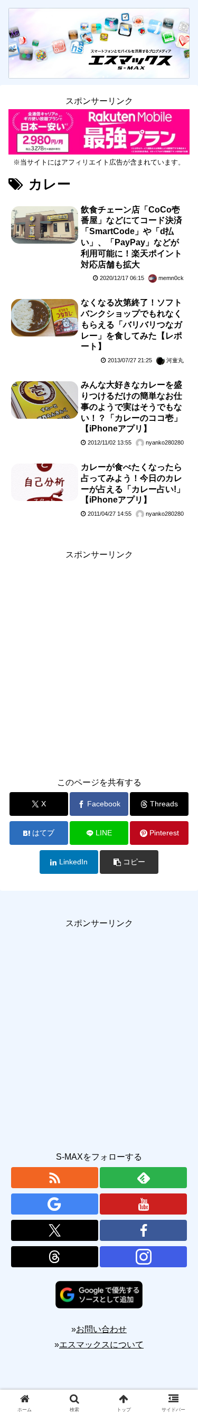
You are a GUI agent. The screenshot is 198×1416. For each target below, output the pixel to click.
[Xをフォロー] (54, 1230)
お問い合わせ (101, 1329)
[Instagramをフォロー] (143, 1256)
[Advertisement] (99, 661)
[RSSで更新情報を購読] (54, 1177)
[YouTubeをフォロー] (143, 1204)
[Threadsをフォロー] (54, 1256)
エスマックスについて (101, 1344)
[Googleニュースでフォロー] (54, 1204)
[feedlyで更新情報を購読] (143, 1177)
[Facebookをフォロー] (143, 1230)
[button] (129, 862)
